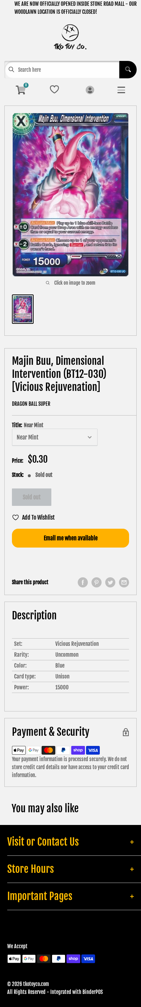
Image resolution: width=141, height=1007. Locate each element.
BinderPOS (92, 992)
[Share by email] (124, 582)
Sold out (31, 497)
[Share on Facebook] (83, 582)
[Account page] (90, 90)
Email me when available (71, 538)
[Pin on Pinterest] (96, 582)
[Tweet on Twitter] (110, 582)
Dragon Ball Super (31, 404)
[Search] (128, 69)
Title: (27, 425)
